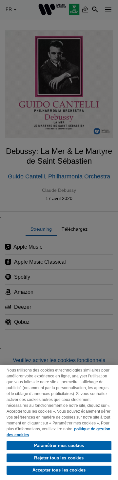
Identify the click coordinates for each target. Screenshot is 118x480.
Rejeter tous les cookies (59, 457)
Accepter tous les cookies (59, 470)
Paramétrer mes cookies (59, 445)
